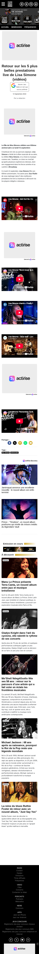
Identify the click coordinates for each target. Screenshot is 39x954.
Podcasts (19, 899)
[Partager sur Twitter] (14, 444)
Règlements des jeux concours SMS (20, 929)
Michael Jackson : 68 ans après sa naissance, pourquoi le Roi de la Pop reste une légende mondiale (19, 747)
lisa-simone (5, 452)
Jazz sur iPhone (19, 915)
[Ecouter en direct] (26, 4)
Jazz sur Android (19, 917)
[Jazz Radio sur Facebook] (11, 940)
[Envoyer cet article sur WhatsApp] (24, 444)
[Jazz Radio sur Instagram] (28, 940)
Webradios (16, 27)
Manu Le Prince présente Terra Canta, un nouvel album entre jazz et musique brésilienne (19, 586)
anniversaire (14, 452)
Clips (20, 887)
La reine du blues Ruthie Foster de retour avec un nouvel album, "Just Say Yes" (19, 809)
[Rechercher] (31, 4)
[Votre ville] (22, 4)
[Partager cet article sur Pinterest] (19, 444)
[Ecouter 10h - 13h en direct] (19, 549)
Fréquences (30, 27)
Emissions (19, 875)
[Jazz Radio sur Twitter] (16, 940)
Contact (19, 870)
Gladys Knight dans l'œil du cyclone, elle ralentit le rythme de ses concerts (19, 635)
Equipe (19, 873)
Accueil (5, 27)
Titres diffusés (19, 878)
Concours (19, 908)
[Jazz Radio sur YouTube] (22, 940)
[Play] (3, 18)
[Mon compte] (36, 4)
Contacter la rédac (19, 892)
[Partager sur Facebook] (9, 444)
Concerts (19, 890)
